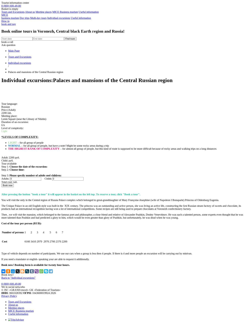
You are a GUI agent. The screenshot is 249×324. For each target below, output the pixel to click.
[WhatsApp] (41, 271)
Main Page (14, 50)
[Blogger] (22, 271)
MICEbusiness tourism (10, 16)
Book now (7, 185)
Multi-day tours (38, 18)
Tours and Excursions (13, 11)
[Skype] (46, 271)
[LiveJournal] (27, 271)
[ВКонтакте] (3, 271)
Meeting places (44, 11)
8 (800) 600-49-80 (11, 5)
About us (30, 11)
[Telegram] (51, 271)
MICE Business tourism (65, 11)
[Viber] (37, 271)
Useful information (89, 11)
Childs (48, 178)
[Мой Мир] (13, 271)
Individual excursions (58, 18)
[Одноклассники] (8, 271)
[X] (18, 271)
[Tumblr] (32, 271)
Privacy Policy (9, 296)
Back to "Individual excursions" (18, 277)
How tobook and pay (8, 23)
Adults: (5, 178)
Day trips (24, 18)
